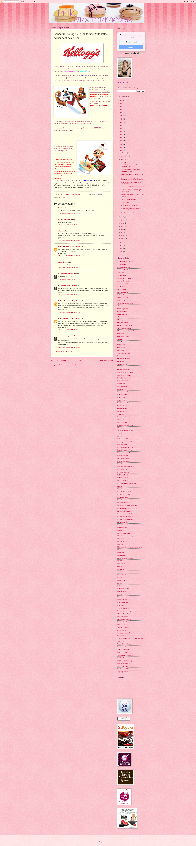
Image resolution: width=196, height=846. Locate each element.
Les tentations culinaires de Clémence (128, 525)
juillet (123, 220)
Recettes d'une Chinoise (124, 619)
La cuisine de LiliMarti (123, 458)
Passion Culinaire (122, 591)
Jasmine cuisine (121, 433)
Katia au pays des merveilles (125, 442)
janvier (123, 239)
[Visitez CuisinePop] (123, 720)
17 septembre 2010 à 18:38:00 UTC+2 (69, 295)
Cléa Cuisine (121, 334)
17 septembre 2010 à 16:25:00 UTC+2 (69, 225)
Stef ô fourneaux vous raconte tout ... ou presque (130, 638)
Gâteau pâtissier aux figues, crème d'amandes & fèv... (130, 170)
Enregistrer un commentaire (64, 351)
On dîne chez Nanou (123, 572)
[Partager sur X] (97, 194)
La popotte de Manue (123, 472)
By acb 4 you (121, 300)
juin (122, 223)
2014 (121, 138)
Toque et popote (121, 647)
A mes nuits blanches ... (123, 270)
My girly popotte (122, 561)
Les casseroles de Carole (124, 491)
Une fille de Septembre (123, 663)
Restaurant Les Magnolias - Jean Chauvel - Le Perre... (133, 195)
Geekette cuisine (122, 408)
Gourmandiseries (122, 414)
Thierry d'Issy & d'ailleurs (124, 644)
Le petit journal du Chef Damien (126, 483)
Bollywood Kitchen (123, 295)
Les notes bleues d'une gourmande (126, 508)
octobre (123, 159)
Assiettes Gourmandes (123, 281)
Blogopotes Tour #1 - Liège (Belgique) (132, 179)
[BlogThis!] (95, 194)
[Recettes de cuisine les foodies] (125, 748)
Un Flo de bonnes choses (124, 658)
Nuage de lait (121, 564)
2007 (121, 249)
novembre (124, 156)
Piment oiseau (121, 597)
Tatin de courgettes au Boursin (129, 213)
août (122, 217)
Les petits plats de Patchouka (125, 516)
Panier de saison (121, 575)
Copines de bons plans (123, 353)
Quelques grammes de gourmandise (127, 611)
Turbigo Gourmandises (123, 649)
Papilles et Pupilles (122, 580)
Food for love (121, 397)
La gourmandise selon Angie (125, 467)
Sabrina (60, 208)
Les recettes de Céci (122, 522)
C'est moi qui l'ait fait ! (123, 309)
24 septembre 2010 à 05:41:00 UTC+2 (69, 347)
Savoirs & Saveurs (122, 636)
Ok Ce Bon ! (120, 569)
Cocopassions (121, 339)
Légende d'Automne (123, 489)
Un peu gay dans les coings (125, 661)
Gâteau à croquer (122, 406)
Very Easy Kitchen (122, 672)
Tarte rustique (125, 202)
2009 (121, 242)
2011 (121, 147)
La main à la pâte (122, 469)
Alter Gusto (120, 273)
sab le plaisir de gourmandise (67, 274)
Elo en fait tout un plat (123, 378)
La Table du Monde (122, 475)
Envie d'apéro (121, 383)
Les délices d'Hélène (123, 497)
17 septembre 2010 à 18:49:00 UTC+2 (69, 312)
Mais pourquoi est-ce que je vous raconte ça (129, 547)
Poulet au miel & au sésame (128, 199)
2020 (121, 119)
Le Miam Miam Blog (123, 478)
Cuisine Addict (121, 361)
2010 (121, 150)
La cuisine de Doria (122, 456)
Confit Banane (121, 342)
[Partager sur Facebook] (99, 194)
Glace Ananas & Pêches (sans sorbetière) (132, 187)
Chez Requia (121, 320)
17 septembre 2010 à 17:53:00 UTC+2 (69, 279)
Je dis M (119, 436)
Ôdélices (119, 566)
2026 (121, 100)
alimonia (61, 231)
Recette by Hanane (122, 616)
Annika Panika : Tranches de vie (126, 278)
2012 (121, 144)
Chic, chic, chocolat (122, 322)
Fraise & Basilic (121, 400)
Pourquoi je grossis (122, 602)
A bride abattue (121, 264)
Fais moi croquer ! (122, 392)
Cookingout (120, 350)
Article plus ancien (105, 360)
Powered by (126, 53)
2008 (121, 246)
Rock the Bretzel (122, 622)
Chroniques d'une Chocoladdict (126, 331)
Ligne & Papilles (122, 528)
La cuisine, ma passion (123, 464)
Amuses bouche (121, 275)
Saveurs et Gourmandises (124, 633)
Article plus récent (58, 360)
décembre (124, 153)
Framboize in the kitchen (124, 403)
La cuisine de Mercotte (123, 461)
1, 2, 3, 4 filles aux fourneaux (125, 261)
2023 (121, 110)
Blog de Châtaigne (122, 292)
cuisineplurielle (63, 262)
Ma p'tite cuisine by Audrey (125, 536)
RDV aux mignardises (123, 613)
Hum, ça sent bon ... (122, 422)
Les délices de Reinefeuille (124, 500)
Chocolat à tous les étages (124, 325)
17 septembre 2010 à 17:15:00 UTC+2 (69, 256)
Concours (62, 197)
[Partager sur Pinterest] (101, 194)
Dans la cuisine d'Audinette (125, 372)
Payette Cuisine (121, 594)
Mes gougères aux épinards (125, 558)
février (123, 235)
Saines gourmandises (123, 627)
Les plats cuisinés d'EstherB (125, 519)
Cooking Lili (121, 347)
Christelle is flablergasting (124, 328)
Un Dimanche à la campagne (125, 655)
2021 (121, 116)
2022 (121, 113)
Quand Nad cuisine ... (123, 608)
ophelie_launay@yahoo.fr (98, 105)
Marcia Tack (120, 553)
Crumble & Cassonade (123, 358)
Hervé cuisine (121, 419)
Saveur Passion (121, 630)
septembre (124, 162)
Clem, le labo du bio (123, 336)
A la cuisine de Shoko (123, 267)
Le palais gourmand (123, 480)
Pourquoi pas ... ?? (122, 605)
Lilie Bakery (120, 530)
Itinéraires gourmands (123, 428)
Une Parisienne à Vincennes (125, 669)
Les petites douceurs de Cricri (125, 514)
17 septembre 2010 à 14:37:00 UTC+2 (69, 213)
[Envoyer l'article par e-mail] (89, 194)
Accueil (82, 360)
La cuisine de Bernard (123, 453)
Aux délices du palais (123, 284)
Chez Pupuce (121, 317)
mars (122, 232)
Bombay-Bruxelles (122, 298)
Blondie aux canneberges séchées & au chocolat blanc (132, 209)
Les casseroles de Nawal (124, 494)
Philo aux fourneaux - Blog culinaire (69, 247)
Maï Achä (120, 544)
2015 (121, 135)
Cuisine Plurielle (122, 364)
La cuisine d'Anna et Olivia (125, 447)
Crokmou (120, 356)
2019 (121, 122)
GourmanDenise (122, 411)
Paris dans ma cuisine (123, 586)
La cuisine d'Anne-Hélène (124, 450)
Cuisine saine (121, 367)
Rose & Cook (121, 625)
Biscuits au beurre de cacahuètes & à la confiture (132, 175)
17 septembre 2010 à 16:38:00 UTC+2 (69, 240)
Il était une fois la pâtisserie (125, 425)
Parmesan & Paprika (123, 588)
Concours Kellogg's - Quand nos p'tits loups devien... (131, 190)
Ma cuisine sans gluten (123, 533)
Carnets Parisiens (122, 311)
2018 (121, 125)
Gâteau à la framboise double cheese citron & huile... (131, 165)
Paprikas (119, 583)
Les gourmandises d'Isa (123, 503)
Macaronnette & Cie (123, 539)
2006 (121, 252)
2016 (121, 131)
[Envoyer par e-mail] (93, 194)
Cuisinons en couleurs (123, 370)
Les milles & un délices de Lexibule (127, 505)
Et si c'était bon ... (122, 389)
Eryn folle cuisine (122, 386)
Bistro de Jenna (121, 289)
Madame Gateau (122, 541)
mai (122, 226)
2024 (121, 106)
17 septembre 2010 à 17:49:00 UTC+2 (69, 267)
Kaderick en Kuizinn (123, 439)
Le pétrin (119, 486)
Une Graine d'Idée (122, 666)
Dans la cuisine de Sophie (124, 375)
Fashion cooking (122, 394)
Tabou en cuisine (122, 641)
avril (122, 229)
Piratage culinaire (122, 600)
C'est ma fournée (122, 306)
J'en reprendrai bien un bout (125, 431)
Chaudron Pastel (122, 314)
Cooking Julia (121, 345)
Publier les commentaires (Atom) (68, 365)
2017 (121, 128)
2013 (121, 141)
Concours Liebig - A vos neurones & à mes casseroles (131, 183)
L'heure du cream (122, 444)
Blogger (101, 842)
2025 (121, 103)
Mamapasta (120, 550)
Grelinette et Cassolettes (124, 417)
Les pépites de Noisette (123, 511)
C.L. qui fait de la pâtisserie (125, 303)
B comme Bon (121, 286)
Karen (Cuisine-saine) (65, 219)
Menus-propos (121, 555)
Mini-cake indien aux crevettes (129, 205)
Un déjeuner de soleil (123, 652)
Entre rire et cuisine (122, 381)
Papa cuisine (120, 577)
